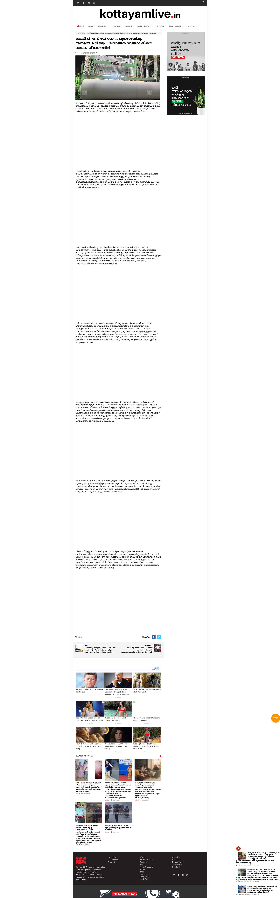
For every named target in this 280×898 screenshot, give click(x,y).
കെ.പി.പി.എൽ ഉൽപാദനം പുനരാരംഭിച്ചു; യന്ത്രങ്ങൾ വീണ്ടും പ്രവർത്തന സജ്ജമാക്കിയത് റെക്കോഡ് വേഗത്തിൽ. (113, 43)
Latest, (100, 53)
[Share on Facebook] (154, 637)
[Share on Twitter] (159, 637)
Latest (83, 33)
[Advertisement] (118, 141)
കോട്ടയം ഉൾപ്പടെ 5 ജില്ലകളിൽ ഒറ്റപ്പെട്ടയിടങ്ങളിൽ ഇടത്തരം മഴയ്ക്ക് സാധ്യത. (118, 828)
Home (81, 26)
